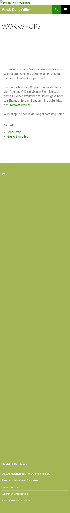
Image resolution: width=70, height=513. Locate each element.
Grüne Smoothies (18, 136)
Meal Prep (14, 132)
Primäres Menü (65, 9)
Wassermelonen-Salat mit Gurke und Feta (26, 473)
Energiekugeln (10, 487)
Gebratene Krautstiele (15, 493)
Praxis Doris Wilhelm (17, 9)
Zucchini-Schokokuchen (16, 500)
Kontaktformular (19, 105)
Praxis (21, 69)
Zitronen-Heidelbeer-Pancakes (20, 480)
